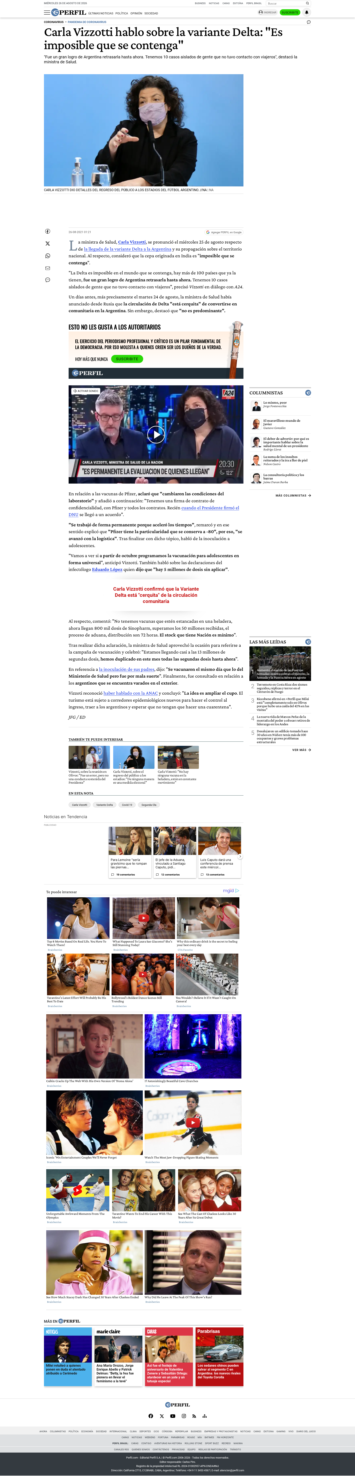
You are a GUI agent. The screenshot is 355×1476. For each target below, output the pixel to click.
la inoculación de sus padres (126, 669)
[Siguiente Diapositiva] (240, 856)
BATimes (209, 1437)
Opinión (136, 13)
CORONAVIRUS (54, 22)
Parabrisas (177, 1437)
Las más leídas (267, 642)
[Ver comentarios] (308, 23)
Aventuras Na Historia (168, 1443)
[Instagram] (184, 1416)
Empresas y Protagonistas (220, 1431)
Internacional (118, 1431)
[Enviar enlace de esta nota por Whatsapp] (47, 256)
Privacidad (178, 1449)
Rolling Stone (193, 1443)
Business (200, 3)
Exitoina (269, 1431)
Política (121, 13)
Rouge (191, 1437)
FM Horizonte (225, 1437)
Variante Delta (104, 804)
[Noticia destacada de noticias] (68, 1332)
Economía (87, 1431)
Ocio (156, 1431)
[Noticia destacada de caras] (169, 1332)
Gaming (281, 1431)
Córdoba (167, 1431)
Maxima (238, 1443)
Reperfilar (181, 1431)
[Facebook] (151, 1416)
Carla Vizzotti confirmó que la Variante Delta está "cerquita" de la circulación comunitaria (156, 595)
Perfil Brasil (254, 3)
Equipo (192, 1449)
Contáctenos (161, 1449)
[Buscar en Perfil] (307, 3)
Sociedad (151, 13)
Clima (133, 1431)
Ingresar (270, 12)
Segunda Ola (149, 804)
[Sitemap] (205, 1416)
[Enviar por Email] (47, 268)
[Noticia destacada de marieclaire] (118, 1332)
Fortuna (163, 1437)
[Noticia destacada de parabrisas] (219, 1332)
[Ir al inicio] (68, 12)
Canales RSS (121, 1449)
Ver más (299, 750)
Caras (226, 3)
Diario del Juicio (306, 1431)
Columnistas (266, 393)
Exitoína (238, 3)
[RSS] (194, 1416)
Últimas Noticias (100, 13)
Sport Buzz (212, 1443)
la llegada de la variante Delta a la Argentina (127, 249)
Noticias (214, 3)
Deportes (145, 1431)
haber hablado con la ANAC (131, 693)
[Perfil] (69, 1321)
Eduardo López (107, 569)
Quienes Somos (141, 1449)
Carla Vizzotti (79, 804)
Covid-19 (127, 804)
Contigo (146, 1443)
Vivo (291, 1431)
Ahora (43, 1431)
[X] (162, 1416)
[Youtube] (172, 1416)
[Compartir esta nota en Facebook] (47, 231)
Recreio (226, 1443)
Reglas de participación (212, 1449)
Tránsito (235, 1449)
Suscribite (290, 12)
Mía (200, 1437)
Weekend (150, 1437)
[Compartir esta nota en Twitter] (47, 243)
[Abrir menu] (47, 12)
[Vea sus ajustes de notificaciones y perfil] (307, 12)
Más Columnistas (291, 495)
